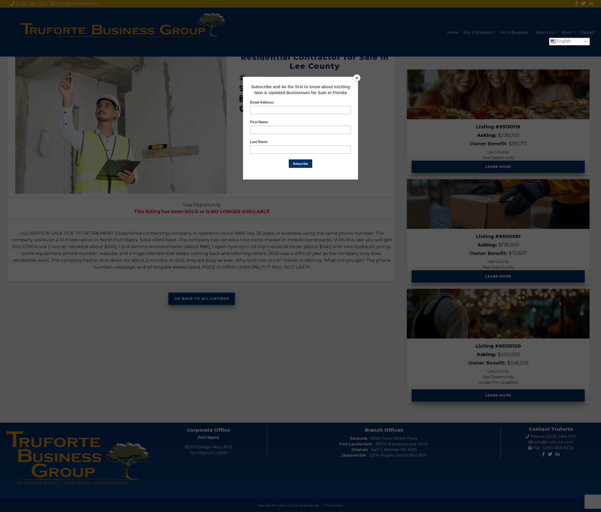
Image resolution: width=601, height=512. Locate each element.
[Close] (356, 77)
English (563, 41)
